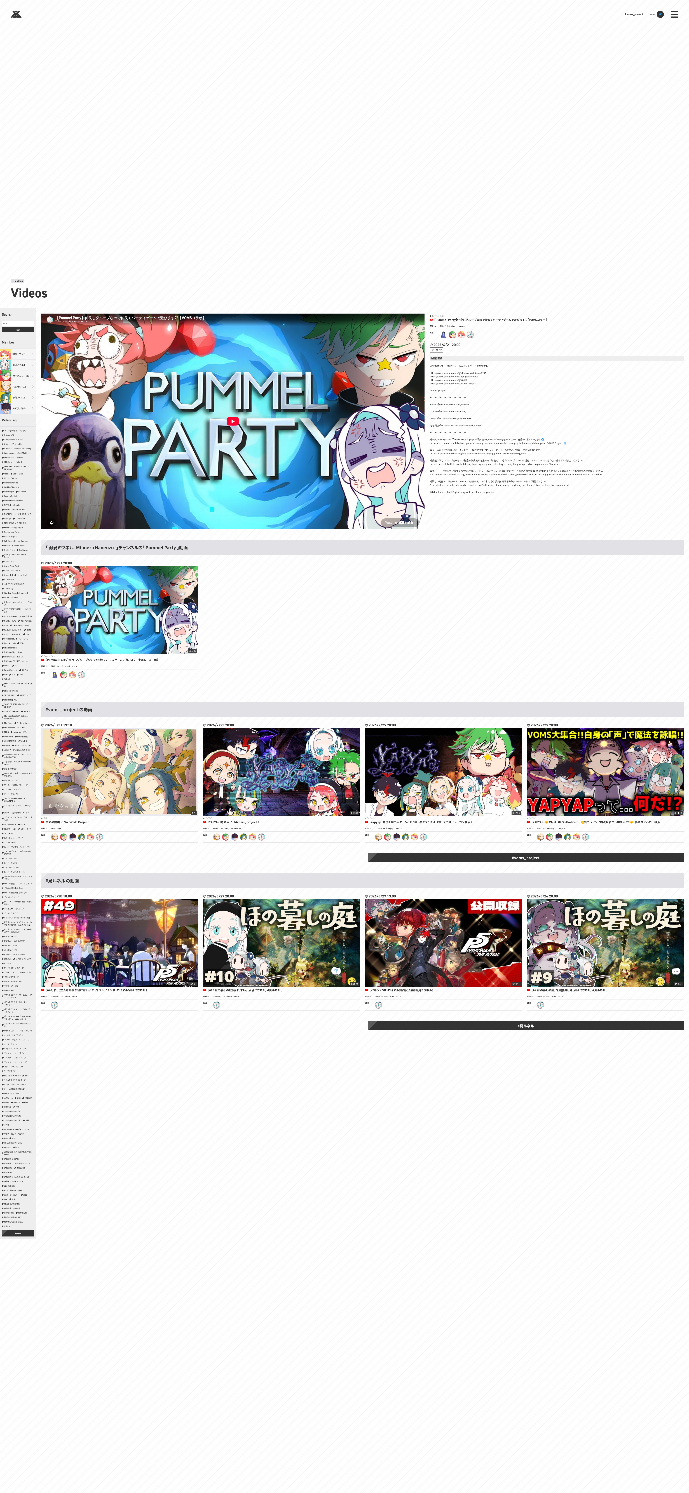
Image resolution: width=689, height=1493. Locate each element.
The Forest (8, 723)
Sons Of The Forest (11, 711)
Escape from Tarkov (12, 532)
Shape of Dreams (11, 690)
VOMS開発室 (22, 736)
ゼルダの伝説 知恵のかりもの (15, 892)
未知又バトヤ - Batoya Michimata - (227, 828)
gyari (443, 334)
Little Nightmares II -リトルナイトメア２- (18, 603)
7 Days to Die (9, 435)
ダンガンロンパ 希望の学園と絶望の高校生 (18, 903)
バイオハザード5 (10, 945)
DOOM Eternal (10, 514)
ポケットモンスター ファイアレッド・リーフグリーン (18, 1010)
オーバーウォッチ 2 (11, 794)
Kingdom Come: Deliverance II (16, 593)
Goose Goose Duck (11, 566)
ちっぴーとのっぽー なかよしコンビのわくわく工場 (17, 755)
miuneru (470, 334)
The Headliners (23, 723)
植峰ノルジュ (19, 397)
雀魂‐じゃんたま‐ (11, 1194)
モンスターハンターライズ (14, 1053)
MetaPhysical (26, 620)
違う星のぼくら (10, 1185)
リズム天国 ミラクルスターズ (14, 1080)
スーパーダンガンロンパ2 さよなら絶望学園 (17, 852)
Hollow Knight (22, 575)
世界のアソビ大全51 (12, 1093)
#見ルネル (525, 1025)
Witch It (23, 741)
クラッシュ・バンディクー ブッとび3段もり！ (18, 818)
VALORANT (8, 736)
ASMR (6, 473)
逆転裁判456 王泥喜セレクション (17, 1176)
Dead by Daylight (11, 496)
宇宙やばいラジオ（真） (12, 1120)
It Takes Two (9, 579)
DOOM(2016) (26, 514)
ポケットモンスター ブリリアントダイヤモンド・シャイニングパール (18, 1017)
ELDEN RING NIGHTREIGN (15, 523)
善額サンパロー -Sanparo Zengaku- (551, 828)
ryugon (452, 334)
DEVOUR (7, 505)
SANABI (7, 679)
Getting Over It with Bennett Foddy (15, 555)
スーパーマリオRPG (11, 867)
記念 (17, 1147)
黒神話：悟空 (9, 1212)
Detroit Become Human (13, 500)
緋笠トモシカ (19, 354)
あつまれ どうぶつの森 (23, 745)
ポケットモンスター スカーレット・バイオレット (17, 1003)
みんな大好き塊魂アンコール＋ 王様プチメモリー (18, 774)
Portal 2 (7, 665)
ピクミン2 (7, 959)
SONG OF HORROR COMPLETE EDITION (17, 705)
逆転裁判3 (21, 1168)
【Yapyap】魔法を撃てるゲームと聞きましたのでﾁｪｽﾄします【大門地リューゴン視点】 (420, 822)
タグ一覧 (18, 1233)
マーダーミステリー (11, 1044)
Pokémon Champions (13, 652)
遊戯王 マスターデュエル (13, 1181)
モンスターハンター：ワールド (15, 1062)
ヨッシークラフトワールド (13, 1066)
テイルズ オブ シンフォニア (14, 908)
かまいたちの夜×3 (22, 750)
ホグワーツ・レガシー (12, 985)
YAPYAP (7, 745)
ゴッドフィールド (10, 828)
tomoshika (461, 334)
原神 (26, 1102)
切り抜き (16, 1102)
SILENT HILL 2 (9, 695)
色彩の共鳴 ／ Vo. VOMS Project (67, 822)
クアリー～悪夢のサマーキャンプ (16, 812)
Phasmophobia (10, 647)
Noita (29, 629)
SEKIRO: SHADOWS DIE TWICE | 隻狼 (18, 685)
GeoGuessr (23, 550)
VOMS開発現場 (10, 741)
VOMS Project (56, 828)
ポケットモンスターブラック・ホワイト (18, 1030)
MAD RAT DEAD (10, 620)
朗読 (6, 1138)
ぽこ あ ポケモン (10, 768)
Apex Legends (9, 453)
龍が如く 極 (22, 1212)
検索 (18, 329)
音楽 (13, 1199)
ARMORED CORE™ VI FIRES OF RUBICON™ (16, 468)
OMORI (7, 634)
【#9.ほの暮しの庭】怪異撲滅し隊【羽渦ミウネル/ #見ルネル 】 (569, 990)
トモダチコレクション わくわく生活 (17, 917)
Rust (21, 674)
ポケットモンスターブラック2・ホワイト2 (18, 1025)
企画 (19, 1098)
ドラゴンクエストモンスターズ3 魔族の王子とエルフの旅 (18, 930)
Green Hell (8, 575)
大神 (17, 1107)
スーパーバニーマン (11, 858)
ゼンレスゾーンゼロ (11, 897)
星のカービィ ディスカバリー (15, 1133)
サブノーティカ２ (10, 833)
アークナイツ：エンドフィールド (16, 785)
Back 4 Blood (18, 473)
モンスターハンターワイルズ (15, 1057)
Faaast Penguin (10, 536)
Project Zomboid (11, 670)
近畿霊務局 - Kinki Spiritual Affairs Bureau (18, 1153)
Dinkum (18, 505)
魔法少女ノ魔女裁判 (12, 1203)
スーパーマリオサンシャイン (14, 872)
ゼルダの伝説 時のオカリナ (14, 888)
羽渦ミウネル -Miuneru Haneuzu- (453, 326)
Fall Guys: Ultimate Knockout (16, 541)
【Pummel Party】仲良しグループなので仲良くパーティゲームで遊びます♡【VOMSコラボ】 (490, 320)
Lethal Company (11, 597)
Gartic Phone (9, 550)
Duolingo (7, 518)
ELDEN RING (20, 518)
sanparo (54, 837)
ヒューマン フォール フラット (14, 954)
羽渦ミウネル (19, 365)
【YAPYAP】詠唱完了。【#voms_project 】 (233, 822)
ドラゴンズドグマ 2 (11, 936)
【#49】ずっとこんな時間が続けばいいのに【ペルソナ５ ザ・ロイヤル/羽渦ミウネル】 (96, 990)
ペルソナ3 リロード (11, 976)
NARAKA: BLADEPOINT (13, 629)
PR (16, 665)
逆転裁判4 (8, 1172)
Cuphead (22, 491)
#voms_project (634, 14)
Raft (6, 674)
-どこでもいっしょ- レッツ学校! (15, 430)
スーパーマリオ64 (11, 863)
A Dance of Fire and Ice (13, 444)
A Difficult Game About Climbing (17, 448)
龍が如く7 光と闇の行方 (13, 1221)
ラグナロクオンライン (12, 1075)
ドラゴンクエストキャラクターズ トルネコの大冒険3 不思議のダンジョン (17, 923)
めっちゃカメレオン (11, 780)
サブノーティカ (25, 828)
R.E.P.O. (25, 670)
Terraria (27, 711)
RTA (13, 674)
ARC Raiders (24, 453)
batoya (72, 837)
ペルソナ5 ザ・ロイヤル (13, 981)
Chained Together (11, 478)
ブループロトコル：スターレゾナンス (17, 972)
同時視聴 (7, 1107)
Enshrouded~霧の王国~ (13, 527)
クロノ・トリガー (10, 824)
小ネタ (6, 1124)
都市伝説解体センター (13, 1190)
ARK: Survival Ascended (13, 457)
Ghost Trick (9, 561)
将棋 (27, 1120)
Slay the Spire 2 (10, 699)
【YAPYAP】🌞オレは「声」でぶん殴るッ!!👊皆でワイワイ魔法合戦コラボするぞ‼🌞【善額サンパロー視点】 (596, 822)
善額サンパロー (20, 386)
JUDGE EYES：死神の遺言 (14, 584)
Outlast (29, 634)
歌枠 (13, 1138)
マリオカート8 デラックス (13, 1035)
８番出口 (7, 1226)
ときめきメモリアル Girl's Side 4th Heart (17, 763)
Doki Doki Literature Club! (14, 509)
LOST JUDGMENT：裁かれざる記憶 (18, 616)
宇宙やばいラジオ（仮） (12, 1111)
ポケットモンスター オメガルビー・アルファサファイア (18, 996)
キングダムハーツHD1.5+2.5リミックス (18, 807)
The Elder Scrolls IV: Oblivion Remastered (16, 717)
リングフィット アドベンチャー (15, 1084)
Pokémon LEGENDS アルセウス (16, 661)
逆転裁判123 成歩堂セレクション (17, 1163)
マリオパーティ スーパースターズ (16, 1039)
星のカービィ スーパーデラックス (16, 1129)
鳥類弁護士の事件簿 (12, 1208)
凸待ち (6, 1102)
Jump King (8, 588)
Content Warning (11, 482)
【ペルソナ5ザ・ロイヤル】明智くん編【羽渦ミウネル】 (401, 990)
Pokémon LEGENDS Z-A (13, 656)
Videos (19, 281)
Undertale (17, 732)
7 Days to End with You (13, 439)
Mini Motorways (22, 625)
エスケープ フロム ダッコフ (14, 789)
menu (674, 14)
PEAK (22, 643)
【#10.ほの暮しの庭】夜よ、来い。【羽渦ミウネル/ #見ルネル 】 (245, 990)
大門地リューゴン (21, 375)
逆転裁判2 (8, 1168)
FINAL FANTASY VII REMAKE (15, 545)
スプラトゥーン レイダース (13, 837)
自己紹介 (7, 1147)
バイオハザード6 (10, 950)
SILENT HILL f (25, 695)
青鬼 (6, 1199)
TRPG (6, 732)
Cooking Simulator (11, 487)
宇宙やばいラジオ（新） (12, 1116)
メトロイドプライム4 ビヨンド (15, 1048)
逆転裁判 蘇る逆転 (11, 1159)
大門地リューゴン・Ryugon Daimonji (389, 828)
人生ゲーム (8, 1098)
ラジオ (27, 1075)
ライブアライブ (9, 1071)
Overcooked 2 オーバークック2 (16, 638)
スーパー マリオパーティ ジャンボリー (18, 846)
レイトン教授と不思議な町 (14, 1089)
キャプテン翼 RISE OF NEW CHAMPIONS (14, 799)
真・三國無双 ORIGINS (13, 1142)
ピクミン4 (7, 963)
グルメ (22, 824)
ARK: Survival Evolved (13, 462)
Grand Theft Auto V (12, 570)
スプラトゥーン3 (10, 842)
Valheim (28, 732)
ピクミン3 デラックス (23, 959)
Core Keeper (9, 491)
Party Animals (10, 643)
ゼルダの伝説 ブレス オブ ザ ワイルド (18, 883)
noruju (81, 837)
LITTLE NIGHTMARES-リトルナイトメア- (17, 610)
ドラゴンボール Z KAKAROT (14, 941)
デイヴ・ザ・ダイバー (11, 913)
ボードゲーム (9, 990)
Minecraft (8, 625)
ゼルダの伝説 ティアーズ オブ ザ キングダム (18, 877)
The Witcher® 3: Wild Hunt (15, 727)
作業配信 (28, 1098)
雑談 (25, 1194)
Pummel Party (438, 315)
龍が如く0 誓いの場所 (12, 1217)
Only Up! (18, 634)
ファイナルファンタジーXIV (14, 968)
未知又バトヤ (19, 408)
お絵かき (7, 750)
